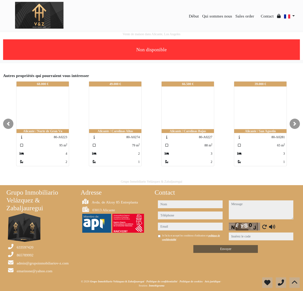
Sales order (244, 16)
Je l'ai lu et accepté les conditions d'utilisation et (191, 237)
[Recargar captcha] (264, 227)
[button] (8, 124)
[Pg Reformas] (257, 13)
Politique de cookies (191, 281)
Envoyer (225, 249)
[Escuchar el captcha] (272, 227)
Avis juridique (213, 281)
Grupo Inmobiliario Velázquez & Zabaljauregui (117, 281)
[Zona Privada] (278, 16)
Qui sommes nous (217, 16)
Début (194, 16)
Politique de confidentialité (162, 281)
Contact (267, 16)
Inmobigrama (156, 285)
